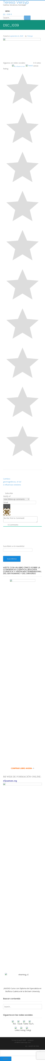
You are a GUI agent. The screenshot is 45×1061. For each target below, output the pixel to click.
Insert (5, 1059)
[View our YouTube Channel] (17, 1046)
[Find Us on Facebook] (11, 1046)
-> (22, 768)
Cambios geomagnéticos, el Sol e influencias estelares (12, 482)
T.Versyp (30, 36)
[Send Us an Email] (8, 1046)
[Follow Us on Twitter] (14, 1046)
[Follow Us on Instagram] (20, 1046)
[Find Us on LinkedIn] (23, 1046)
